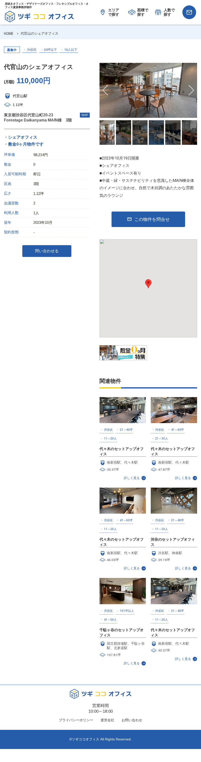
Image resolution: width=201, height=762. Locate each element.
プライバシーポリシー (76, 720)
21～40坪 (126, 429)
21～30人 (161, 438)
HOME (8, 34)
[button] (191, 90)
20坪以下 (50, 50)
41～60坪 (177, 429)
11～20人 (110, 438)
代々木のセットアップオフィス (122, 451)
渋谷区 (32, 50)
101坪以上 (127, 611)
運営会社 (107, 720)
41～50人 (110, 619)
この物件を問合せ (152, 219)
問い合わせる (47, 251)
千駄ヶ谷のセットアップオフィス (122, 632)
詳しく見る (132, 478)
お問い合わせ (132, 720)
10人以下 (70, 50)
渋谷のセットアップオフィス (173, 542)
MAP (85, 115)
